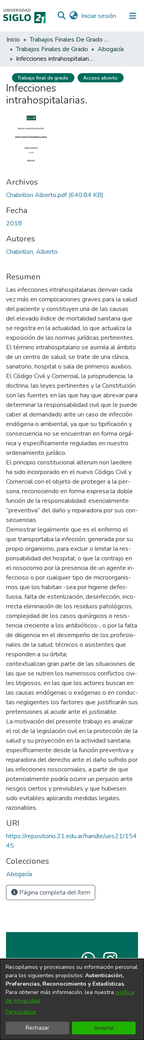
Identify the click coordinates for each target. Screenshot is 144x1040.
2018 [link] (14, 223)
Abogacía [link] (111, 49)
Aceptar (104, 1028)
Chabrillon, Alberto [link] (32, 251)
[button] (61, 16)
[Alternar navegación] (133, 16)
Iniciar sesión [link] (99, 16)
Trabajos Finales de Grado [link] (52, 49)
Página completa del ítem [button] (54, 892)
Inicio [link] (13, 39)
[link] (55, 195)
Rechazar (37, 1028)
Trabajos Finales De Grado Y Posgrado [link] (70, 39)
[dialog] (72, 999)
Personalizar (21, 1012)
